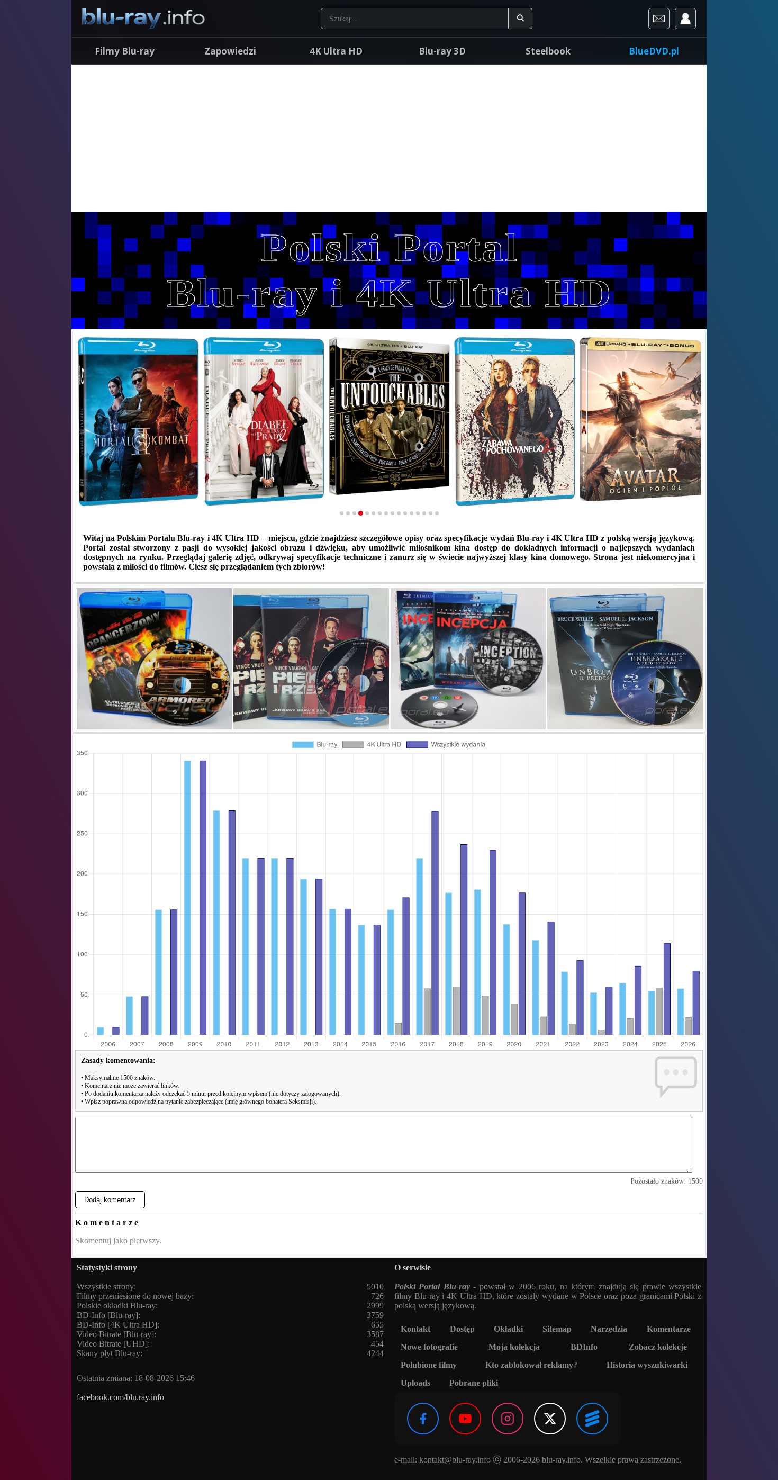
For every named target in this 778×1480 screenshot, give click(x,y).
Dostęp (462, 1328)
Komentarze (669, 1328)
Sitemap (557, 1328)
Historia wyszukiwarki (647, 1364)
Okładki (508, 1328)
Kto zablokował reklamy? (531, 1364)
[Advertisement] (389, 138)
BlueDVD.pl (654, 51)
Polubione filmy (429, 1364)
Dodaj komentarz (110, 1200)
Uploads (415, 1382)
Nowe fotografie (429, 1346)
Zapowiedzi (230, 51)
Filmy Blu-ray (125, 51)
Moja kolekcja (514, 1346)
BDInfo (584, 1346)
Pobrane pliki (473, 1382)
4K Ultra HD (336, 51)
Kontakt (415, 1328)
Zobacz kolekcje (658, 1346)
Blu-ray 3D (442, 51)
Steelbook (548, 51)
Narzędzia (609, 1328)
